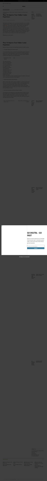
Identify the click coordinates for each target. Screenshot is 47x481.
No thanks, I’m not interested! (24, 256)
